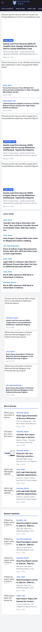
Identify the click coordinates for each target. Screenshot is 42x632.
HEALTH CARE (20, 9)
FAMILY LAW (31, 9)
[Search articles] (3, 3)
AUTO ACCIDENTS (7, 9)
